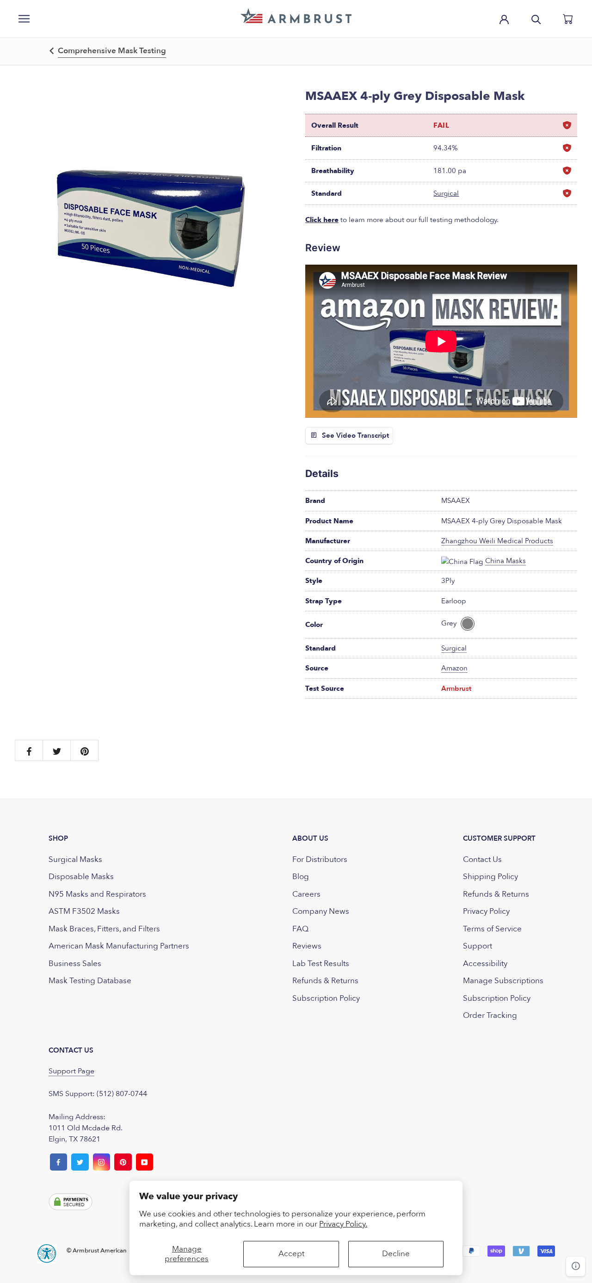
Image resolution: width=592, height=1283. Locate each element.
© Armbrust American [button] (97, 1250)
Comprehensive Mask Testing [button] (112, 50)
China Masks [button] (505, 560)
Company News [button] (320, 911)
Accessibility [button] (485, 963)
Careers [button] (306, 894)
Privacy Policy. (343, 1224)
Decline (396, 1253)
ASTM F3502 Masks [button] (84, 911)
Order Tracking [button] (490, 1015)
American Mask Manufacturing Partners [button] (119, 946)
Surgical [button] (446, 193)
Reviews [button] (306, 946)
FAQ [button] (300, 929)
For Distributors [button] (319, 859)
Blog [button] (300, 876)
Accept (291, 1253)
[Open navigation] (24, 18)
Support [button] (477, 946)
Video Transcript (362, 435)
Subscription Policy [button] (326, 998)
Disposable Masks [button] (81, 876)
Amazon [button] (454, 668)
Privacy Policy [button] (486, 911)
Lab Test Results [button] (320, 963)
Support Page (71, 1071)
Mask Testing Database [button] (90, 980)
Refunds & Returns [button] (325, 980)
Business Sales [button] (75, 963)
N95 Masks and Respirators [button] (97, 894)
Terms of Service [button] (492, 929)
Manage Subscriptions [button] (503, 980)
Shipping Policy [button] (490, 876)
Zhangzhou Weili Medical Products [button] (497, 540)
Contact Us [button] (482, 859)
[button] (296, 15)
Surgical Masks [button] (75, 859)
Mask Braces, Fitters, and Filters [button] (104, 929)
